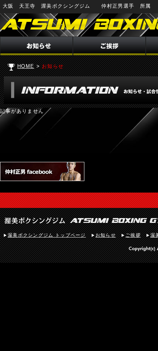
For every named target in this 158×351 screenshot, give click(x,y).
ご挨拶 (133, 235)
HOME (25, 66)
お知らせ (105, 235)
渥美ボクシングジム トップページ (47, 235)
